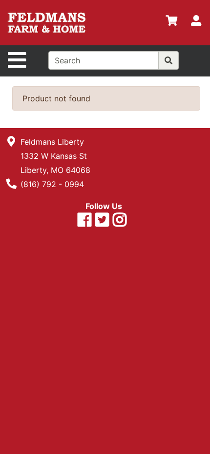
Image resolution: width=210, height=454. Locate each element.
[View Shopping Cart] (171, 22)
